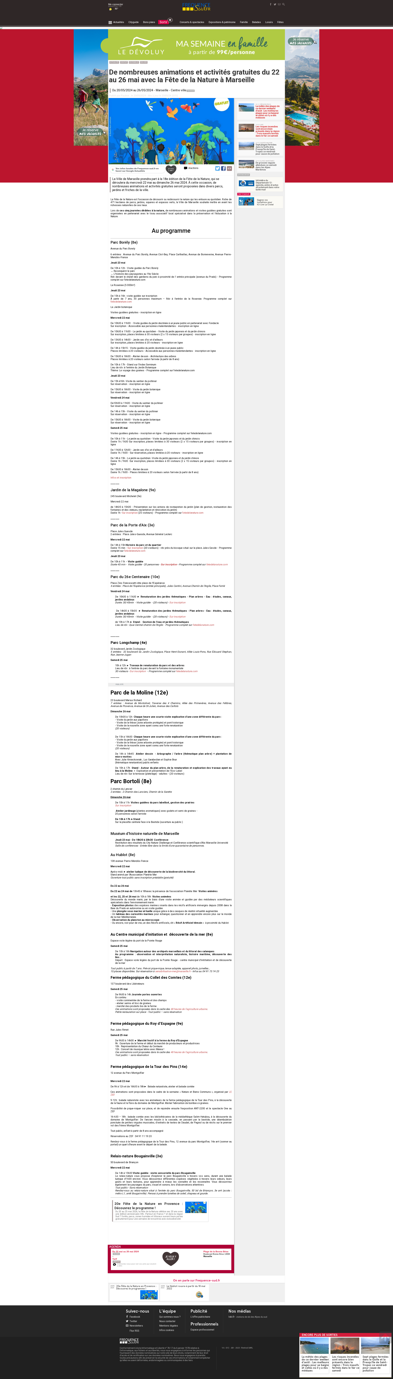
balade (144, 62)
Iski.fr (247, 1316)
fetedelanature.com (121, 301)
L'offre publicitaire (200, 1316)
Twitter (133, 1321)
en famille (133, 62)
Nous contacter (167, 1321)
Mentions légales (168, 1325)
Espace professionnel (202, 1329)
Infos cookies (166, 1330)
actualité (114, 62)
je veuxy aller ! (171, 169)
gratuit (124, 62)
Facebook (134, 1316)
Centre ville (178, 90)
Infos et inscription (121, 477)
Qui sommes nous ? (170, 1316)
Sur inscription (130, 512)
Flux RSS (134, 1330)
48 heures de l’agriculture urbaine (189, 1009)
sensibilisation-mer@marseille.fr (173, 971)
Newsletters (136, 1325)
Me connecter (115, 4)
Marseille (162, 90)
